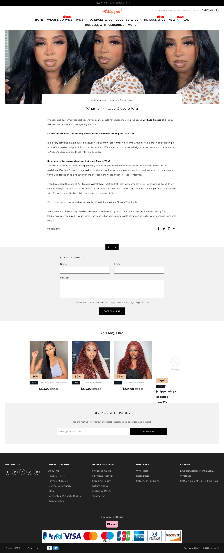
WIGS (80, 19)
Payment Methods (103, 475)
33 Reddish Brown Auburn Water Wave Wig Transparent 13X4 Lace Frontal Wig (132, 382)
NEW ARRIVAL (179, 19)
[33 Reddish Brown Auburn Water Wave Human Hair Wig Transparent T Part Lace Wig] (91, 360)
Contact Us (98, 496)
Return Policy (100, 486)
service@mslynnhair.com (200, 470)
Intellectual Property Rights (64, 496)
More (132, 24)
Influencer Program (147, 480)
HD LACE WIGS (154, 19)
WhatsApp (185, 475)
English (182, 11)
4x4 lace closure (99, 100)
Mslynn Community (59, 486)
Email (117, 264)
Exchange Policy (102, 491)
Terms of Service (58, 480)
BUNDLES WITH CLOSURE (103, 24)
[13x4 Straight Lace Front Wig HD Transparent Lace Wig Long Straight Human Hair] (49, 360)
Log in (195, 11)
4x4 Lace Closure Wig (121, 100)
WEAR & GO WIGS (60, 19)
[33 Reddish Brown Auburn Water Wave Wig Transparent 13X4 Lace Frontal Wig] (133, 360)
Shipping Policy (101, 480)
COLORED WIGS (127, 19)
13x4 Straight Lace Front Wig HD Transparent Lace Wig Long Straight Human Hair (48, 382)
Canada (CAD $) (164, 11)
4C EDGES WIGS (100, 19)
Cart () (207, 10)
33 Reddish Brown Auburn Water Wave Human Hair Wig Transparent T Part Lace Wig (89, 382)
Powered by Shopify (192, 548)
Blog (51, 491)
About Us (53, 470)
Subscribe (148, 431)
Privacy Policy (56, 475)
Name (63, 264)
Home (39, 19)
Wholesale (142, 470)
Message (64, 277)
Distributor (142, 475)
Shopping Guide (101, 470)
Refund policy (56, 501)
